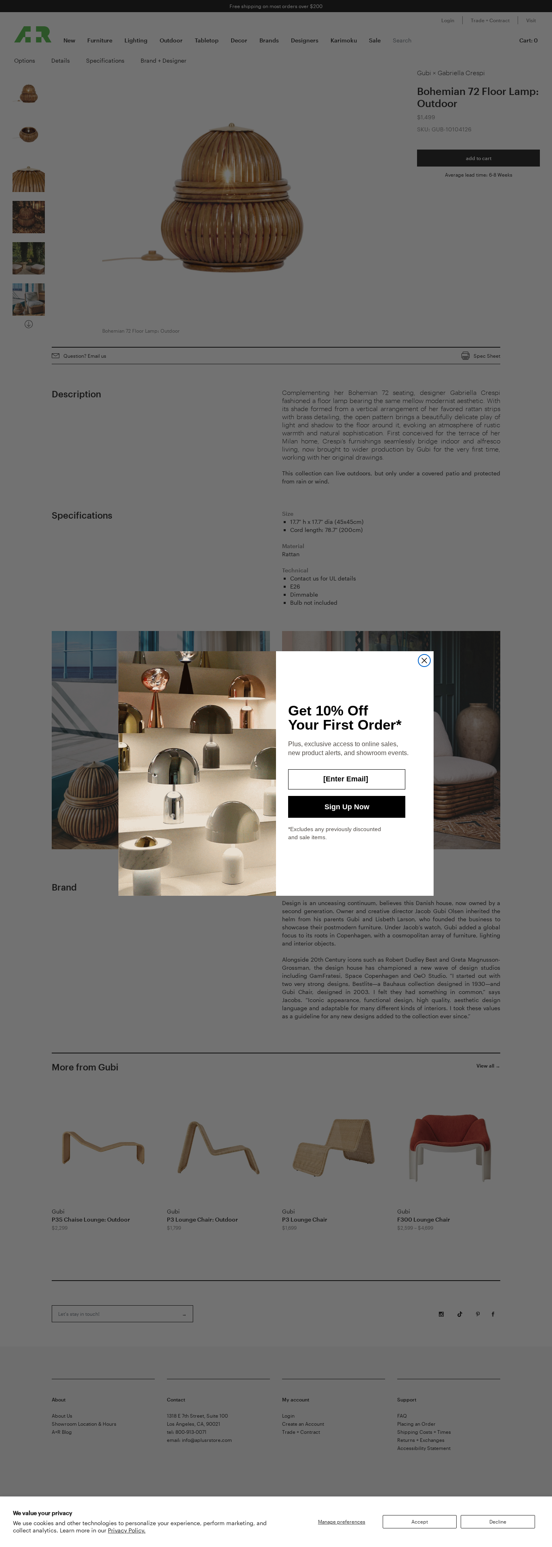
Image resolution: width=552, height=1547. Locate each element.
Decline (497, 1521)
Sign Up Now (346, 807)
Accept (419, 1521)
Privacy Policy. (126, 1530)
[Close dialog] (424, 660)
